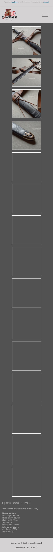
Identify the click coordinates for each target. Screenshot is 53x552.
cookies (14, 2)
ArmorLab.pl (31, 547)
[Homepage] (9, 15)
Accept (46, 2)
